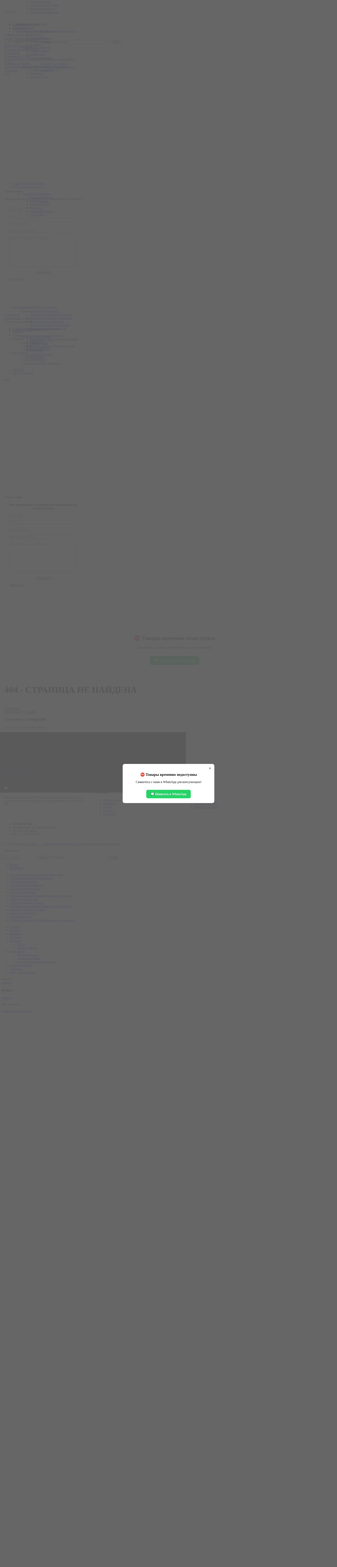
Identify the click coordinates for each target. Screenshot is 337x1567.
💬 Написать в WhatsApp (168, 794)
